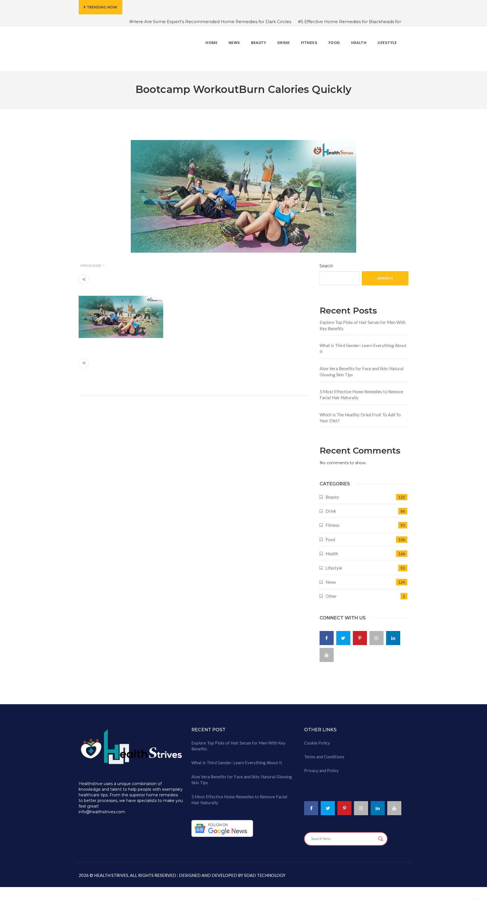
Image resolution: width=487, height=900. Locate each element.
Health (332, 550)
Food (330, 535)
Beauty (332, 493)
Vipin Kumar (90, 262)
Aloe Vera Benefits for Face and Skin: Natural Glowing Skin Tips (362, 368)
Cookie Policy (317, 739)
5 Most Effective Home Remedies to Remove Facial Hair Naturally (361, 391)
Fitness (332, 521)
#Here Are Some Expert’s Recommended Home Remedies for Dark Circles (210, 21)
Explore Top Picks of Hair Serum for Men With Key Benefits (363, 321)
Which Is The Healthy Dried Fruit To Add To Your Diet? (360, 413)
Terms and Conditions (324, 753)
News (331, 578)
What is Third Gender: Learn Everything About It (363, 344)
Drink (331, 507)
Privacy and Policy (321, 767)
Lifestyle (334, 564)
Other (331, 592)
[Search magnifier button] (381, 835)
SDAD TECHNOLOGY (264, 871)
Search (326, 262)
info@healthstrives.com (102, 808)
